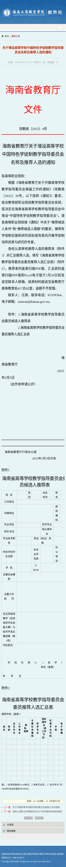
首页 (7, 36)
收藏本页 (54, 801)
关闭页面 (39, 818)
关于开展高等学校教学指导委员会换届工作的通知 (36, 807)
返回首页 (28, 818)
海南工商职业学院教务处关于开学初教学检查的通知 (37, 811)
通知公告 (15, 36)
